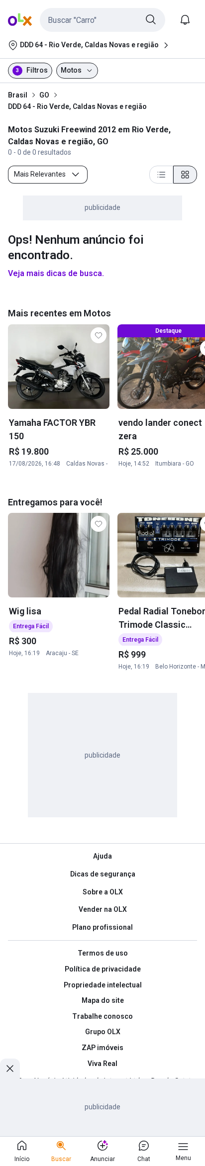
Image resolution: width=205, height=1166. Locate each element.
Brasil (17, 95)
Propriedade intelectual (103, 985)
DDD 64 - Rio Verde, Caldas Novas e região (77, 106)
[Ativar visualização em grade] (185, 175)
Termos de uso (103, 953)
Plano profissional (102, 927)
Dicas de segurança (102, 874)
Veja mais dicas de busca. (56, 273)
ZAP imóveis (102, 1048)
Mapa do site (103, 1000)
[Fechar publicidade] (10, 1068)
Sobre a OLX (103, 892)
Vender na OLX (103, 909)
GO (44, 95)
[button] (102, 20)
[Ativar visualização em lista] (161, 175)
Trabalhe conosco (102, 1016)
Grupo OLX (102, 1032)
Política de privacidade (103, 969)
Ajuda (102, 856)
